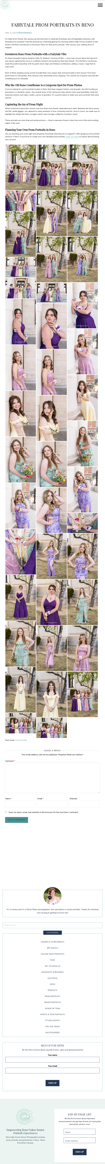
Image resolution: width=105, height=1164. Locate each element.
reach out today (72, 136)
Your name (52, 1055)
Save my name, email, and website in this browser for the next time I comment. (43, 812)
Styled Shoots (52, 1020)
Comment (10, 761)
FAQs (52, 960)
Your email (52, 1066)
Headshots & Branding (52, 972)
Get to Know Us (52, 966)
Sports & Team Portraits (52, 1014)
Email (40, 798)
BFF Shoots (52, 948)
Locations (52, 978)
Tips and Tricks (52, 1026)
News (52, 984)
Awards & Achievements (52, 942)
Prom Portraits (25, 33)
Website (73, 798)
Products (52, 990)
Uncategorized (52, 1032)
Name (8, 798)
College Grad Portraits (52, 954)
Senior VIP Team (52, 1008)
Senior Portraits (52, 1002)
